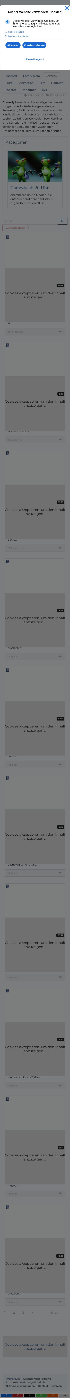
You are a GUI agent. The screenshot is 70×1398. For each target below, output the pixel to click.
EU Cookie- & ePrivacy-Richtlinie (25, 1382)
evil (44, 89)
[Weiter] (42, 1313)
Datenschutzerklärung (37, 1378)
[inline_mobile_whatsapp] (41, 1395)
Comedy (51, 76)
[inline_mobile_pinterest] (17, 1395)
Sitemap (56, 1385)
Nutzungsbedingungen (20, 1385)
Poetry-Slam (31, 76)
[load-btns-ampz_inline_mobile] (64, 1395)
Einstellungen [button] (35, 59)
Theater (10, 89)
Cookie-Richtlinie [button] (16, 32)
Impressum (13, 1378)
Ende (54, 1313)
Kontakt (43, 1385)
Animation (26, 82)
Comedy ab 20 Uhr (29, 188)
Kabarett (11, 76)
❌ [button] (67, 8)
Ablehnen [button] (13, 45)
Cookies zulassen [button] (34, 45)
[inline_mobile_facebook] (6, 1395)
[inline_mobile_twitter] (29, 1395)
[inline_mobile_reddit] (52, 1395)
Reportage (29, 89)
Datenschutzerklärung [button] (18, 36)
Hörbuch (57, 82)
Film (42, 82)
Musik (9, 82)
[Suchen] (62, 221)
